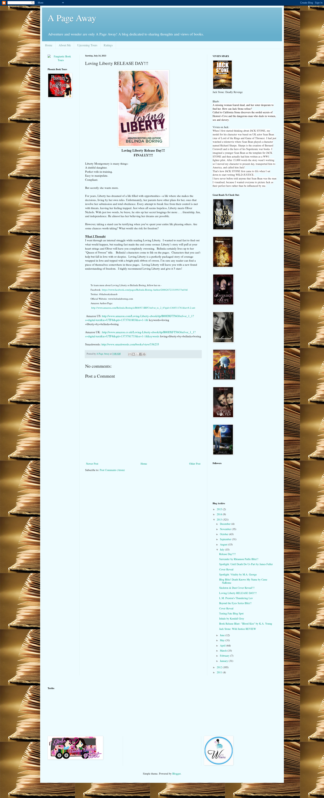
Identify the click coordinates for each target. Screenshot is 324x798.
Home (48, 45)
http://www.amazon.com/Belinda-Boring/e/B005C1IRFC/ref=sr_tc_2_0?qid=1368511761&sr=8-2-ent (143, 307)
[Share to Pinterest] (144, 354)
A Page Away (72, 18)
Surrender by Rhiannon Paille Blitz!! (238, 559)
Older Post (194, 463)
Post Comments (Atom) (112, 470)
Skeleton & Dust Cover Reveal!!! (237, 588)
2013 (220, 519)
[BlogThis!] (133, 354)
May (222, 640)
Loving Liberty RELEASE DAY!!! (238, 593)
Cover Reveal (226, 569)
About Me (65, 45)
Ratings (108, 45)
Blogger (176, 773)
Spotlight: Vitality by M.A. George (238, 574)
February (225, 655)
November (226, 529)
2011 (220, 672)
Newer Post (92, 463)
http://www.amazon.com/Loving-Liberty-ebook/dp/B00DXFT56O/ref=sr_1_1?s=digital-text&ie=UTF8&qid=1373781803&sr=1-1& (139, 318)
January (224, 661)
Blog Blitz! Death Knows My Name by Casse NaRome (243, 581)
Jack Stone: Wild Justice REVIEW (237, 629)
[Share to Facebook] (140, 354)
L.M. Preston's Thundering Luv (236, 598)
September (226, 539)
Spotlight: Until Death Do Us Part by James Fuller (246, 564)
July (222, 549)
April (223, 645)
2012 (220, 667)
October (224, 534)
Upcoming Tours (87, 45)
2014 (220, 514)
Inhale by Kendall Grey (231, 618)
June (222, 635)
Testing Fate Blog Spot (231, 613)
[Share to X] (137, 354)
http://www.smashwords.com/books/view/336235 (130, 344)
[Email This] (130, 354)
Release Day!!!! (227, 554)
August (224, 544)
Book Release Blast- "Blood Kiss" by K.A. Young (245, 623)
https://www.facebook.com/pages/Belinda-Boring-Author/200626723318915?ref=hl (145, 289)
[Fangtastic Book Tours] (61, 60)
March (223, 650)
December (225, 524)
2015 (220, 509)
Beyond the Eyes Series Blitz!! (235, 603)
